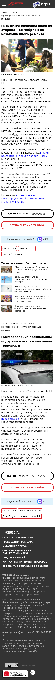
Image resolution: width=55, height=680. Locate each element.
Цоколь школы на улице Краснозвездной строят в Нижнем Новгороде (30, 279)
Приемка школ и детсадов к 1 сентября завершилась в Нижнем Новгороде (30, 308)
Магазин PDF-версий (15, 546)
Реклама (27, 542)
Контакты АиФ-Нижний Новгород (24, 561)
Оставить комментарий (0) (27, 225)
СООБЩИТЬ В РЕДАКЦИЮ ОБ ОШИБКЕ (25, 566)
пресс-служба (10, 418)
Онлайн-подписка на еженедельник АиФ (16, 551)
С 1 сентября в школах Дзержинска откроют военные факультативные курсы (31, 269)
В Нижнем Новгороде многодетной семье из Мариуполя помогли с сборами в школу (31, 298)
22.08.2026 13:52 (9, 323)
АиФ (22, 74)
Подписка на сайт (14, 557)
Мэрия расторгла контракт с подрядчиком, (25, 154)
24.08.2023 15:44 (9, 12)
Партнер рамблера (29, 665)
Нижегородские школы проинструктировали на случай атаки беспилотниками (32, 289)
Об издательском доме (18, 537)
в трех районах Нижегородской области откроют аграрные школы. (22, 198)
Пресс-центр (10, 542)
